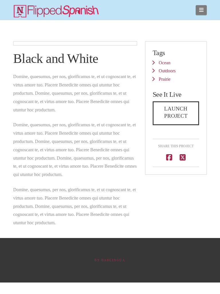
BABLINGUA (113, 260)
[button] (201, 10)
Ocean (164, 62)
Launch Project (176, 112)
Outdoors (167, 70)
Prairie (164, 79)
